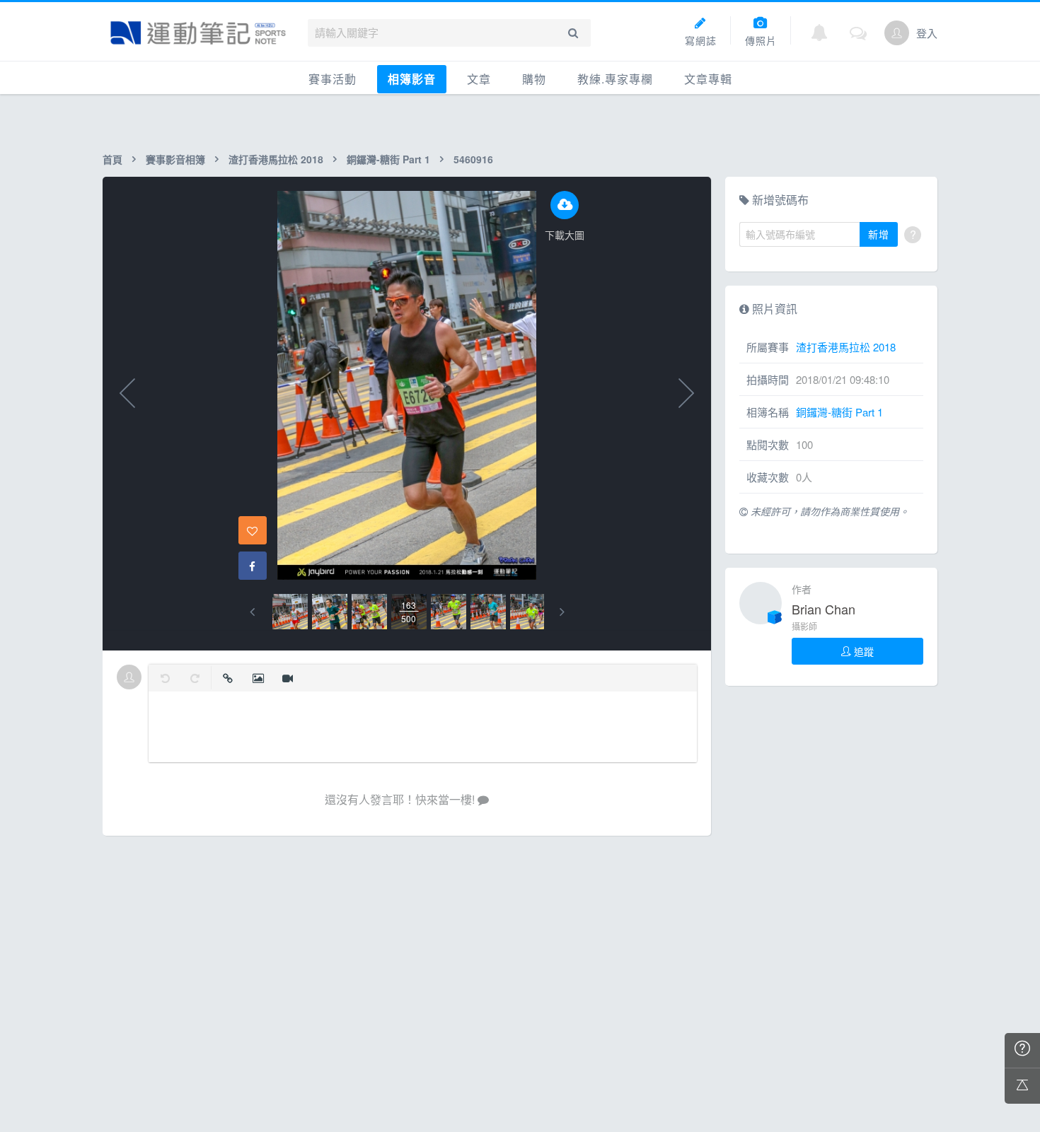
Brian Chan (823, 609)
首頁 (112, 159)
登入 (926, 32)
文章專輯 (708, 79)
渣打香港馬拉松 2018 (276, 159)
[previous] (252, 612)
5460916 (473, 159)
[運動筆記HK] (198, 33)
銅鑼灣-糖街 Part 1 (388, 159)
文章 (479, 79)
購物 (534, 79)
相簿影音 (412, 79)
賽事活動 (332, 79)
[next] (562, 612)
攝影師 (804, 626)
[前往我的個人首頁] (896, 33)
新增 (878, 234)
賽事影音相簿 (175, 159)
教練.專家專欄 (615, 79)
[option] (290, 611)
